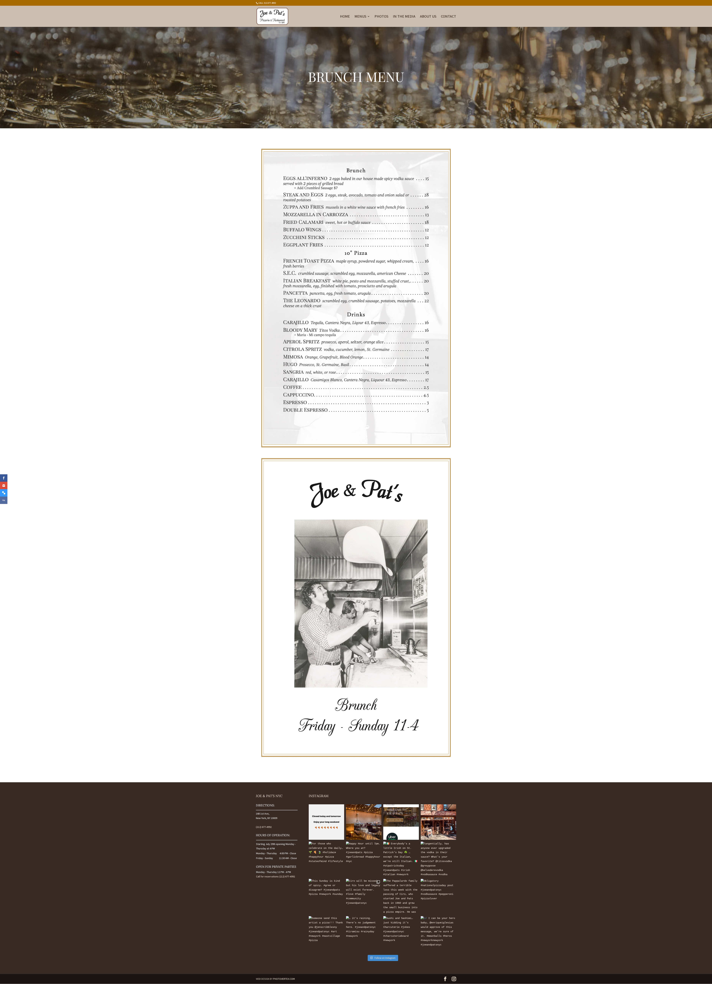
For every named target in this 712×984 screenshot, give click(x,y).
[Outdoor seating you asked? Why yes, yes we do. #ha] (363, 822)
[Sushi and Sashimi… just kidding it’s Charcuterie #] (401, 934)
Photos (381, 17)
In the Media (404, 17)
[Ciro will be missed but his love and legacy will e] (363, 896)
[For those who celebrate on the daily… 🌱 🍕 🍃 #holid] (326, 859)
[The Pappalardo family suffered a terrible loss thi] (401, 896)
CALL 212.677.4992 (267, 2)
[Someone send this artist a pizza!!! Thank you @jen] (326, 934)
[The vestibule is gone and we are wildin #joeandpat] (438, 822)
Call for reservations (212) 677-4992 (275, 876)
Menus (360, 17)
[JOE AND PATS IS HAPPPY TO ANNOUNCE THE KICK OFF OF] (401, 822)
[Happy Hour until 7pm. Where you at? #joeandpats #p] (363, 859)
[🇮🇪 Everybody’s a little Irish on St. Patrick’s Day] (401, 859)
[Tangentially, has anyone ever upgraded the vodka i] (438, 859)
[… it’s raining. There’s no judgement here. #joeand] (363, 934)
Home (345, 17)
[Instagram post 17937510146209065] (326, 822)
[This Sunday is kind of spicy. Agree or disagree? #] (326, 896)
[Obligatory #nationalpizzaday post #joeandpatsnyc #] (438, 896)
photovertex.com (284, 978)
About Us (428, 17)
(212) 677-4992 (264, 827)
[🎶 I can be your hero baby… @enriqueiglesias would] (438, 934)
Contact (448, 17)
